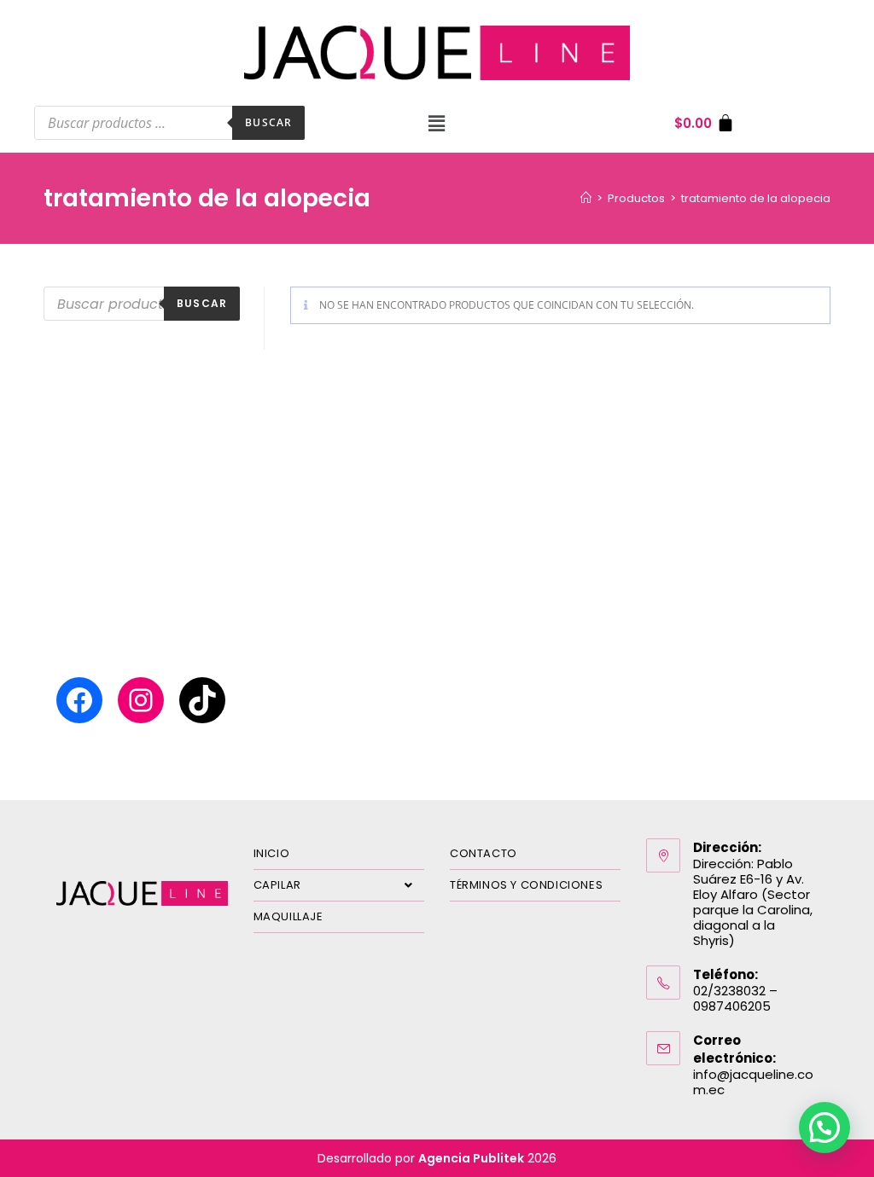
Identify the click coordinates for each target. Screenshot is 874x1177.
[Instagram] (141, 700)
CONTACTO (483, 853)
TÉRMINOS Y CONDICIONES (526, 885)
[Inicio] (585, 198)
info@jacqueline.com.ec (753, 1082)
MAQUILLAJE (288, 916)
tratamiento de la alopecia (755, 198)
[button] (437, 123)
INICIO (271, 853)
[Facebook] (79, 700)
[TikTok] (202, 700)
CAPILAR (277, 885)
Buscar (268, 122)
